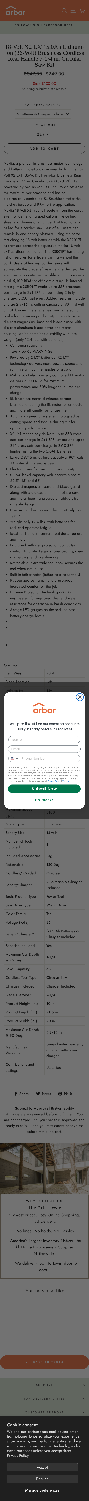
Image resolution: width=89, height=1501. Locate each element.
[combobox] (14, 758)
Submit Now (44, 789)
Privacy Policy (18, 1455)
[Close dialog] (80, 697)
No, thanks (44, 799)
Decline (42, 1478)
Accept (42, 1467)
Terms (65, 781)
